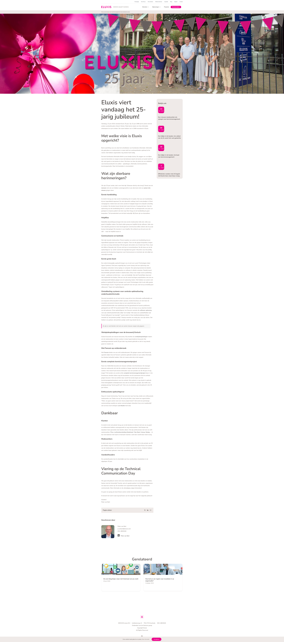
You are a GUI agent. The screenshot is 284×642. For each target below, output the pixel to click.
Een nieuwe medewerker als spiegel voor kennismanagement (169, 118)
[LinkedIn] (147, 510)
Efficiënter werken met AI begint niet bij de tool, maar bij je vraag (169, 175)
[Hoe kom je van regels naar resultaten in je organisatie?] (163, 569)
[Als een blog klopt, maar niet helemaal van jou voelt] (120, 569)
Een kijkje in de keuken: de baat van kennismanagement (168, 156)
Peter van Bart (125, 536)
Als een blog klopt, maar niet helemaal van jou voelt (120, 579)
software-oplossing (145, 310)
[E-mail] (150, 510)
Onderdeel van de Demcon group (142, 625)
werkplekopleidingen (141, 336)
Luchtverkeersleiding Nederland (123, 432)
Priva (111, 432)
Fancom (106, 352)
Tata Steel (137, 432)
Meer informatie (145, 639)
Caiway (143, 432)
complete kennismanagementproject (134, 373)
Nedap (148, 432)
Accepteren (156, 639)
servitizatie (121, 406)
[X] (144, 510)
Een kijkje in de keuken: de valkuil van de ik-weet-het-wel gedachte (169, 137)
